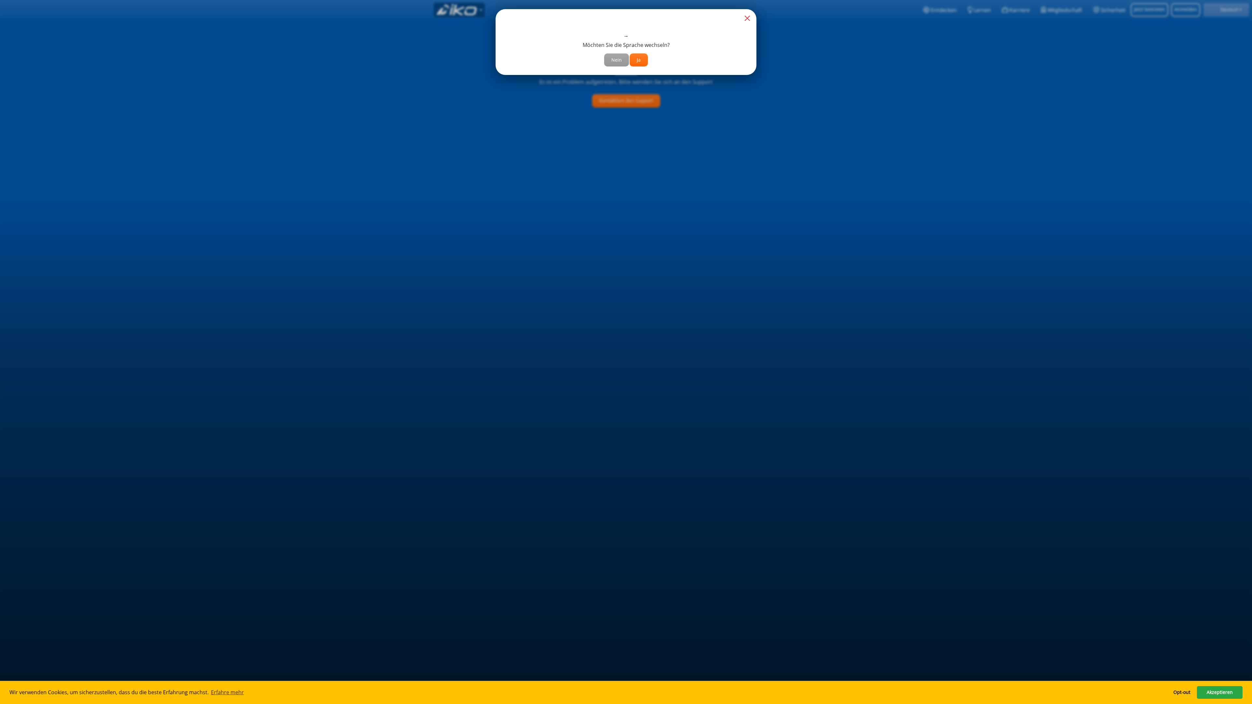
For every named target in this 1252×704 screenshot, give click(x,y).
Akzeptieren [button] (1220, 692)
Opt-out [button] (1181, 692)
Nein (616, 60)
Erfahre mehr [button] (227, 692)
